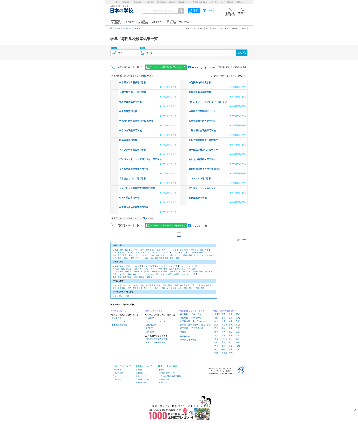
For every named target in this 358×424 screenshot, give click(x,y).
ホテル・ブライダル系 (188, 266)
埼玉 (231, 321)
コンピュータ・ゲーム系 (122, 272)
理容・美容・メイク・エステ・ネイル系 (143, 274)
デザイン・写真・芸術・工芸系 (162, 269)
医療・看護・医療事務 (153, 258)
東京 (216, 325)
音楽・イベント (119, 253)
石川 (216, 328)
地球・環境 (132, 288)
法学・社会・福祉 (119, 285)
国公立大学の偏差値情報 (156, 339)
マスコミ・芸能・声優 (199, 250)
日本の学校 (116, 28)
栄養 (178, 258)
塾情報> (172, 2)
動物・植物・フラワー (159, 255)
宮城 (238, 314)
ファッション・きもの (160, 253)
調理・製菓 (169, 258)
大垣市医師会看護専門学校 (202, 130)
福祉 (126, 258)
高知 (231, 346)
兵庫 (238, 335)
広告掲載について (142, 379)
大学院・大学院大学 (189, 325)
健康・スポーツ (136, 258)
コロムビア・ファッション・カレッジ (208, 101)
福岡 (238, 346)
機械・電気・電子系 (159, 272)
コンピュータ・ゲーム (180, 253)
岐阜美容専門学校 (128, 111)
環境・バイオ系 (119, 274)
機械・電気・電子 (119, 255)
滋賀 (216, 335)
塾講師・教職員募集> (200, 2)
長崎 (223, 349)
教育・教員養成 (119, 288)
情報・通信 (200, 288)
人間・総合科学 (203, 285)
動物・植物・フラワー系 (202, 272)
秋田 (216, 318)
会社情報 (139, 370)
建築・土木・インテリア (138, 255)
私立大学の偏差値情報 (155, 342)
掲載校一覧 (185, 336)
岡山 (216, 342)
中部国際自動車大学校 (200, 82)
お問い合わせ (141, 376)
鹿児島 (224, 353)
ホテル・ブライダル (180, 250)
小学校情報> (162, 2)
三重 (127, 296)
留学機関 (184, 328)
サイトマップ (118, 376)
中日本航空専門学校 (129, 197)
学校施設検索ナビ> (184, 2)
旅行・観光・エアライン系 (167, 266)
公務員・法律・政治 (120, 250)
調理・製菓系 (139, 277)
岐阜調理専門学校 (128, 140)
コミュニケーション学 (155, 321)
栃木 (216, 321)
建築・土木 (177, 288)
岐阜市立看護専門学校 (130, 130)
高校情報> (138, 2)
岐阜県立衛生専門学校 (130, 101)
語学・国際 (145, 250)
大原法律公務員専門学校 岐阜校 (205, 169)
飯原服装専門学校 (198, 197)
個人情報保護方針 (142, 383)
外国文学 (150, 318)
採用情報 (139, 373)
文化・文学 (156, 285)
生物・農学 (143, 288)
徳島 (238, 342)
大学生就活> (214, 2)
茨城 (238, 318)
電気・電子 (188, 288)
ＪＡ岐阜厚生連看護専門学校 (133, 169)
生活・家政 (179, 285)
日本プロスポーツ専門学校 (132, 92)
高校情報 (184, 318)
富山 (238, 325)
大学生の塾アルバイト (167, 373)
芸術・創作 (145, 285)
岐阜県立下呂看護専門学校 (132, 82)
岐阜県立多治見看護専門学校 (133, 207)
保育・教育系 (166, 274)
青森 (223, 314)
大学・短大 (196, 314)
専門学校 (184, 314)
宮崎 (216, 353)
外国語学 (150, 328)
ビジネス (134, 250)
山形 (223, 318)
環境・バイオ (175, 255)
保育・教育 (117, 258)
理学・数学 (154, 288)
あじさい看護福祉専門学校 (202, 159)
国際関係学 (151, 325)
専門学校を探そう (118, 311)
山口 (231, 342)
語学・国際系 (149, 266)
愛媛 (223, 346)
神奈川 (224, 325)
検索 (239, 52)
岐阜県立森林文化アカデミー (203, 149)
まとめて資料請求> (227, 2)
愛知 (121, 296)
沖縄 (231, 353)
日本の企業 (163, 383)
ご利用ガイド (118, 370)
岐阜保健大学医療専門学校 (202, 121)
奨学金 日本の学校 (188, 340)
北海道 (200, 28)
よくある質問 (118, 373)
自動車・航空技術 (198, 253)
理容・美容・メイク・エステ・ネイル (197, 255)
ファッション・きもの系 (186, 269)
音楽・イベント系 (141, 269)
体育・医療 (190, 285)
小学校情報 (185, 321)
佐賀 (216, 349)
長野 (238, 328)
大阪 (231, 335)
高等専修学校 (197, 328)
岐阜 (216, 332)
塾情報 (161, 370)
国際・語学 (167, 285)
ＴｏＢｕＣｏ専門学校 (200, 178)
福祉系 (176, 274)
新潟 (231, 325)
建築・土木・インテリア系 (180, 272)
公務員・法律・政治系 (121, 266)
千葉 (238, 321)
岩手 (231, 314)
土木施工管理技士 (119, 325)
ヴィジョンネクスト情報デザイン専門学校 (140, 159)
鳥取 (231, 339)
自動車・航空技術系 (141, 272)
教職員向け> (240, 2)
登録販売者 (116, 318)
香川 (216, 346)
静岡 (114, 296)
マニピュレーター (119, 321)
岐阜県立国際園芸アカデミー (203, 111)
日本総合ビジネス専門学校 (132, 178)
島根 (238, 339)
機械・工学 (166, 288)
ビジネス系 (137, 266)
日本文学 (150, 332)
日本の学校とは (119, 379)
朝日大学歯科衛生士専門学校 (203, 140)
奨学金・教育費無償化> (124, 2)
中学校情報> (149, 2)
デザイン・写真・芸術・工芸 (138, 253)
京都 (223, 335)
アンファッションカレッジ (202, 188)
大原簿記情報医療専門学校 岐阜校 (136, 121)
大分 (238, 349)
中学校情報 (196, 318)
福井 (223, 328)
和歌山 (224, 339)
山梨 (231, 328)
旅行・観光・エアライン (161, 250)
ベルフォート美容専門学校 (132, 149)
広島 (223, 342)
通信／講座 (206, 325)
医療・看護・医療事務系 (122, 277)
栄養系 (149, 277)
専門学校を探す (128, 28)
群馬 (223, 321)
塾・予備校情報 (200, 321)
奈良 (216, 339)
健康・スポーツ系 (188, 274)
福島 (231, 318)
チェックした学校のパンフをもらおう (167, 67)
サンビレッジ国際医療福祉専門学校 (137, 188)
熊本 (231, 349)
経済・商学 (133, 285)
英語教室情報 (164, 379)
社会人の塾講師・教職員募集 (170, 376)
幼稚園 (183, 332)
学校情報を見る (169, 87)
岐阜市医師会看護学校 (200, 92)
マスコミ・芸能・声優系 (122, 269)
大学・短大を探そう (153, 311)
